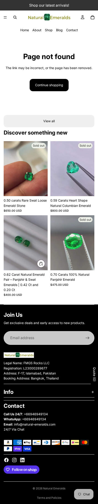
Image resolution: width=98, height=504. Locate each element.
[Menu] (5, 17)
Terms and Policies (49, 497)
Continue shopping (49, 85)
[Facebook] (6, 460)
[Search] (15, 17)
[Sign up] (87, 338)
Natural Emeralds (54, 488)
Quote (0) (94, 374)
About (36, 30)
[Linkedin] (22, 460)
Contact (72, 30)
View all (49, 121)
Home (24, 30)
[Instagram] (14, 460)
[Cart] (93, 17)
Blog (59, 30)
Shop (49, 30)
